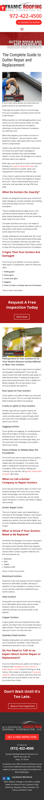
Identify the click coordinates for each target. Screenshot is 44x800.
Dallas (7, 784)
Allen (6, 782)
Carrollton (28, 782)
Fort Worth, (15, 784)
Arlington (20, 782)
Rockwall (31, 787)
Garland (29, 784)
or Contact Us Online (29, 22)
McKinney (9, 787)
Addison (12, 782)
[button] (3, 8)
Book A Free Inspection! (23, 706)
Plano (24, 787)
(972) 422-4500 (22, 748)
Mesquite (17, 787)
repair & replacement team (23, 166)
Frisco (23, 784)
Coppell (37, 782)
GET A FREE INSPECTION (22, 737)
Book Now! (21, 316)
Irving (36, 784)
